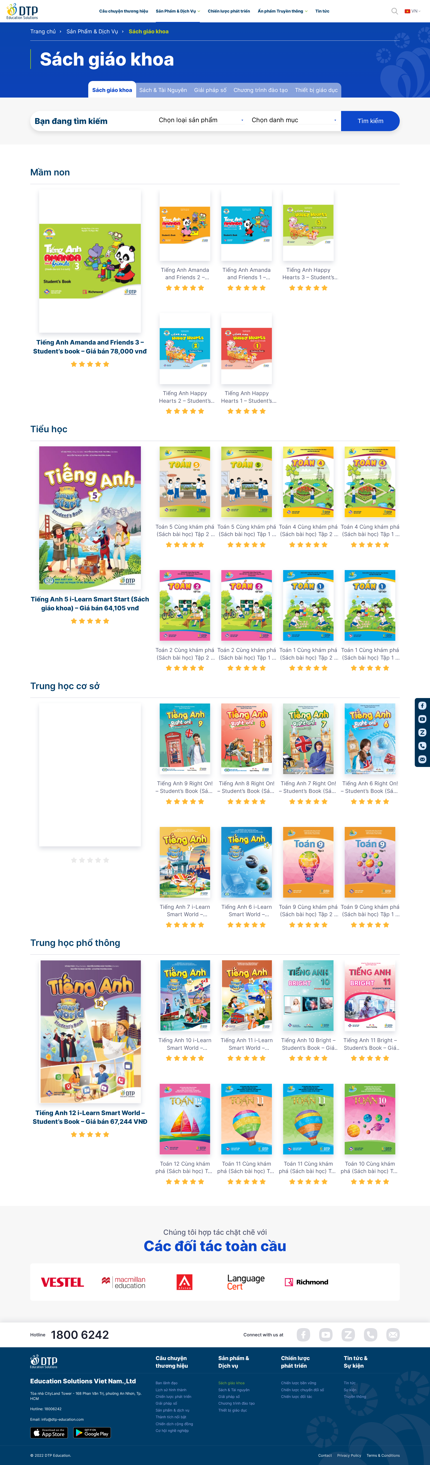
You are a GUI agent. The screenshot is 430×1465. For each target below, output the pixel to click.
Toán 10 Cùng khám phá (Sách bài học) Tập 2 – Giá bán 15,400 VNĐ (370, 1168)
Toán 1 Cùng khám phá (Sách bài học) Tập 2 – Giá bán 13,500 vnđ (308, 654)
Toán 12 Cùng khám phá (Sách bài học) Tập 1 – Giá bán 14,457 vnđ (184, 1168)
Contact (325, 1455)
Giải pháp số (210, 90)
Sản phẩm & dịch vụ (172, 1410)
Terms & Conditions (383, 1455)
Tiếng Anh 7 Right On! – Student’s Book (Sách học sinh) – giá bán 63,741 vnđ (308, 787)
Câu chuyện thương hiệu (123, 11)
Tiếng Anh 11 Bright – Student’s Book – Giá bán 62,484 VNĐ (370, 1044)
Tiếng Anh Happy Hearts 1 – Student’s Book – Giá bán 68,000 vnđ (247, 397)
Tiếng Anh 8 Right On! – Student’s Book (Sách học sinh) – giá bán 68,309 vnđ (246, 787)
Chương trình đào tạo (261, 90)
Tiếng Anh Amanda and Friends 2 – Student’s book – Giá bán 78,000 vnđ (185, 274)
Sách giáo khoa (112, 90)
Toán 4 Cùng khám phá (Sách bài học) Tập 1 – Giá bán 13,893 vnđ (370, 531)
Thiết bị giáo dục (316, 90)
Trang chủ (43, 31)
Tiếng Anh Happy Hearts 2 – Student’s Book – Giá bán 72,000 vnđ (185, 397)
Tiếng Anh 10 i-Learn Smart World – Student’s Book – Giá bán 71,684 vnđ (184, 1044)
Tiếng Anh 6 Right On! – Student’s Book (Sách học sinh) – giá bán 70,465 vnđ (370, 787)
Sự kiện (350, 1390)
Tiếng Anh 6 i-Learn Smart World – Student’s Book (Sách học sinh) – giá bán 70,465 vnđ (246, 911)
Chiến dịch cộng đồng (174, 1424)
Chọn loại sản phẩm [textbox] (188, 120)
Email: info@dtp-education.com (57, 1419)
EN (415, 23)
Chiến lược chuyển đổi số (302, 1390)
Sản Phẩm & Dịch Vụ (176, 11)
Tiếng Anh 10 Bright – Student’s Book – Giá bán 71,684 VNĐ (308, 1044)
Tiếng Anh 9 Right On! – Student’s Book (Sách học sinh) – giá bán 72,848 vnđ (185, 787)
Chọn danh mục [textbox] (275, 120)
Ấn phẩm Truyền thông (280, 11)
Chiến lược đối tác (296, 1396)
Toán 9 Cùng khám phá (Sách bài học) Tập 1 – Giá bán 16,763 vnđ (370, 911)
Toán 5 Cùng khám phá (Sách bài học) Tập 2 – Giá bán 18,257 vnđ (184, 531)
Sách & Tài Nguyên (163, 90)
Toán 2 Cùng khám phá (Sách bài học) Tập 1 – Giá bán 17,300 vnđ (246, 654)
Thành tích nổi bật (171, 1417)
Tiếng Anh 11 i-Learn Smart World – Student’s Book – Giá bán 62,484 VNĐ (246, 1044)
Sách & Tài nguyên (233, 1390)
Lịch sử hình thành (171, 1390)
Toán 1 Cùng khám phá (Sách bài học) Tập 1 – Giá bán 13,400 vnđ (370, 654)
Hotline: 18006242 (46, 1409)
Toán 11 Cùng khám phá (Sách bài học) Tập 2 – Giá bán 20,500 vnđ (246, 1168)
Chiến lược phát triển (229, 11)
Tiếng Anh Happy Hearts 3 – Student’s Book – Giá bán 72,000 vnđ (308, 274)
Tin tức (322, 11)
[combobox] (202, 119)
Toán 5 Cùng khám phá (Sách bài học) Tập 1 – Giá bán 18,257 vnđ (246, 531)
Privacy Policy (349, 1455)
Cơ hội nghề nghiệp (172, 1430)
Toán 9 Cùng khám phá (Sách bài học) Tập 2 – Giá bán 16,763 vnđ (308, 911)
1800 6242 (80, 1334)
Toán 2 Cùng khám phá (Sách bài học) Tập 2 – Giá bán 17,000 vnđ (184, 654)
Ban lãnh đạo (167, 1383)
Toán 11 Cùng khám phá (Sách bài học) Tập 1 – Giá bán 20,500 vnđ (308, 1168)
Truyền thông (355, 1396)
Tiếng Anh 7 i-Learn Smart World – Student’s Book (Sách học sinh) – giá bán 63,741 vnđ (185, 911)
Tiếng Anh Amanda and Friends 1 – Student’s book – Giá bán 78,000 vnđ (246, 274)
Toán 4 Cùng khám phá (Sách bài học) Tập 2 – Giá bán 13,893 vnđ (308, 531)
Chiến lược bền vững (298, 1383)
